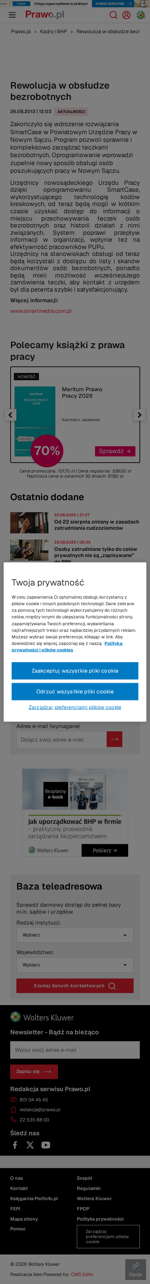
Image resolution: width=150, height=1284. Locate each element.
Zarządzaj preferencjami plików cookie (75, 707)
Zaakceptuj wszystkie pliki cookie (75, 670)
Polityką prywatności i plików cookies (67, 647)
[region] (75, 642)
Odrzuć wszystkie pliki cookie (75, 691)
